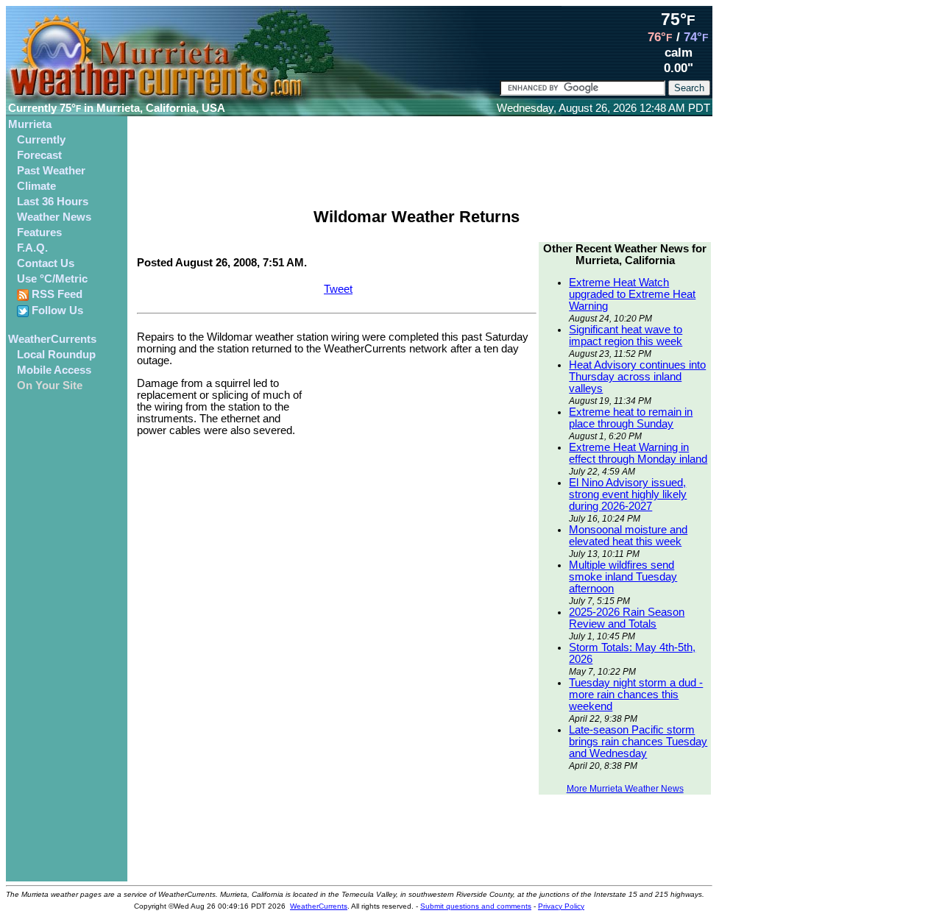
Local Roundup (56, 355)
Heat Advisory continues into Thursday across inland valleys (637, 376)
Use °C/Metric (52, 279)
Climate (36, 186)
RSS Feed (55, 294)
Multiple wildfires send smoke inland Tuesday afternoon (623, 576)
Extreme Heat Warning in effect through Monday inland (638, 453)
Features (39, 232)
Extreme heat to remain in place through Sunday (631, 418)
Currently (41, 140)
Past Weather (51, 171)
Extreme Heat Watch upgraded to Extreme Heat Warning (632, 294)
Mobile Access (54, 370)
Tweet (338, 289)
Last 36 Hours (52, 201)
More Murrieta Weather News (625, 789)
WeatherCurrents (52, 339)
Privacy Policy (561, 906)
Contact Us (45, 263)
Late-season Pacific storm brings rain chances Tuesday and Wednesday (638, 741)
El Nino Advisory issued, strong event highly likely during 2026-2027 (628, 494)
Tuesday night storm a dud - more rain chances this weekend (636, 694)
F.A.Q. (32, 248)
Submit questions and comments (475, 906)
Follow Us (56, 310)
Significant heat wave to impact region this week (625, 335)
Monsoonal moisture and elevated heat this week (628, 535)
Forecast (39, 155)
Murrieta (30, 124)
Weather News (54, 217)
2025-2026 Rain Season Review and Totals (626, 618)
